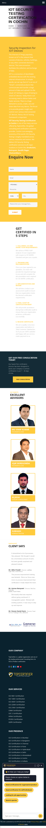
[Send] (40, 816)
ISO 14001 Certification (17, 699)
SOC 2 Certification (15, 713)
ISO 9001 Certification (16, 696)
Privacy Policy (35, 821)
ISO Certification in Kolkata (18, 761)
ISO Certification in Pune (17, 746)
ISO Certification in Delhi (17, 752)
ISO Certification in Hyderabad (19, 749)
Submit (15, 212)
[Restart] (38, 766)
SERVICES (22, 26)
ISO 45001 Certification (17, 702)
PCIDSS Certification (16, 719)
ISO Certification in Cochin (18, 758)
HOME (11, 26)
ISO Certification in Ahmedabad (20, 755)
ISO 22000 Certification (17, 705)
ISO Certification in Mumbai (18, 738)
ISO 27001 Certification (17, 708)
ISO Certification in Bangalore (19, 741)
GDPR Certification (15, 722)
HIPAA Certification (15, 716)
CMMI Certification (15, 710)
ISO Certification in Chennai (18, 744)
